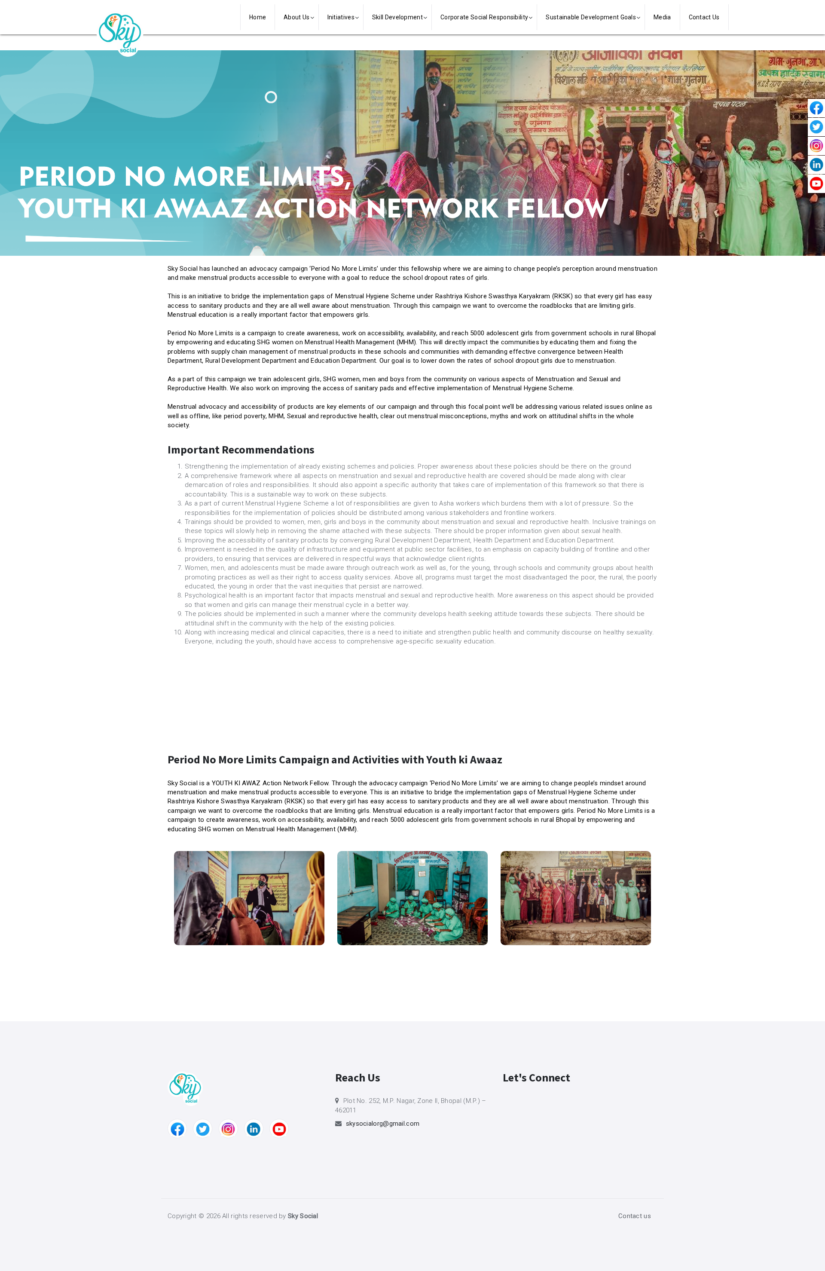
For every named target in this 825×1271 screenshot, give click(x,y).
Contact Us (704, 17)
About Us (296, 17)
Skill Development (397, 17)
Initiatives (340, 17)
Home (257, 17)
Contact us (634, 1216)
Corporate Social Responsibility (484, 17)
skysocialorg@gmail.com (383, 1123)
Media (662, 17)
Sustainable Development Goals (591, 17)
